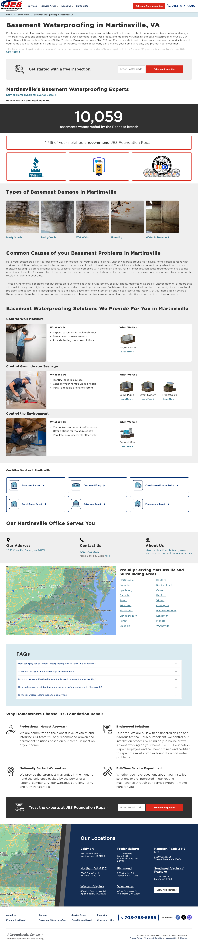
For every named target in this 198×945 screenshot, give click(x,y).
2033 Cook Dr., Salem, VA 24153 (25, 550)
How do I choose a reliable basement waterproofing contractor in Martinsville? (60, 687)
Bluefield (125, 626)
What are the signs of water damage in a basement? (46, 671)
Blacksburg (126, 610)
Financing (102, 915)
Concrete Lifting (106, 920)
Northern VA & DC (93, 868)
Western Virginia (92, 886)
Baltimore (87, 848)
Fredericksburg (128, 848)
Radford (161, 595)
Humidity (116, 237)
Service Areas (48, 6)
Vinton (160, 600)
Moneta (160, 620)
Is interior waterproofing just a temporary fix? (42, 695)
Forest (123, 620)
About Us (66, 6)
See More (12, 51)
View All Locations (167, 890)
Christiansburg (128, 615)
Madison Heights (166, 610)
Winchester (125, 886)
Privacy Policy (136, 938)
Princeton (125, 605)
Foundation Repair (16, 920)
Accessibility (171, 938)
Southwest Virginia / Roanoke (169, 870)
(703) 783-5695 (89, 552)
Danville (124, 595)
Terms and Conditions (154, 938)
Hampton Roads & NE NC (169, 850)
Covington (162, 605)
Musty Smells (14, 237)
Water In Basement (157, 237)
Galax (159, 590)
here (107, 555)
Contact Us (82, 6)
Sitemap (183, 938)
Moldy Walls (48, 237)
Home (9, 15)
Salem (123, 600)
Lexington (162, 615)
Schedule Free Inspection (149, 6)
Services (32, 6)
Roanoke (125, 585)
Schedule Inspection (164, 69)
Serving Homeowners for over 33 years (30, 95)
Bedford (161, 580)
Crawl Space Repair (81, 920)
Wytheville (162, 626)
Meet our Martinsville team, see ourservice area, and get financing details (169, 551)
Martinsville (127, 580)
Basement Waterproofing (52, 920)
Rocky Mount (164, 585)
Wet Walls (82, 237)
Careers (43, 915)
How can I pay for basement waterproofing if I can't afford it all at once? (57, 663)
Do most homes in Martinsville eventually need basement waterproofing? (57, 679)
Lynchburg (126, 590)
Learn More (126, 352)
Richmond (124, 868)
